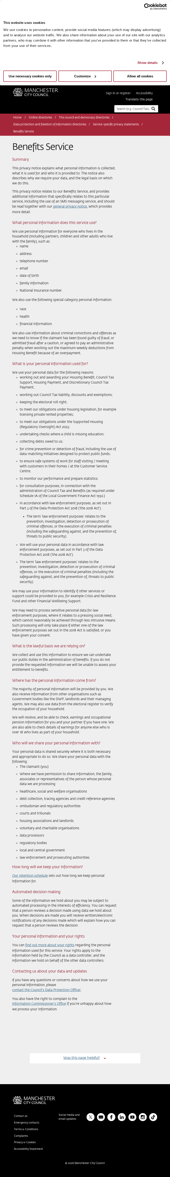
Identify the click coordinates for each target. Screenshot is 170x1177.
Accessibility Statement (28, 1149)
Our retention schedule (30, 875)
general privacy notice (70, 206)
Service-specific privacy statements (116, 124)
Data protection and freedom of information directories (49, 124)
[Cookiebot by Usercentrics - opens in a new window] (147, 6)
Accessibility (144, 93)
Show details (147, 63)
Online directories (40, 117)
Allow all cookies (140, 76)
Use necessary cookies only (30, 76)
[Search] (153, 109)
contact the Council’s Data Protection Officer (46, 990)
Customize (82, 76)
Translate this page (139, 99)
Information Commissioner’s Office (39, 1003)
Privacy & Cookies (25, 1142)
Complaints (21, 1136)
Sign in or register (118, 93)
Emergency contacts (26, 1123)
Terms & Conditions (26, 1129)
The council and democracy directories (84, 117)
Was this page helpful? (81, 1058)
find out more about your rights (49, 945)
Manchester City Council (41, 89)
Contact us (20, 1116)
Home (17, 117)
